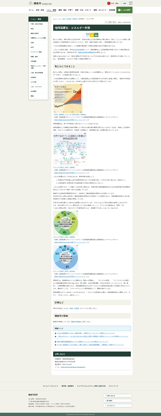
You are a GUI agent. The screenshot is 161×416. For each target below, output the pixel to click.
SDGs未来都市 (79, 49)
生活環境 (33, 91)
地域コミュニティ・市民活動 (38, 67)
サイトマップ (113, 386)
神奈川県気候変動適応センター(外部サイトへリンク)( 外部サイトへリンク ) (82, 341)
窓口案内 (109, 400)
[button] (123, 3)
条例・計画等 (74, 308)
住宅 (32, 47)
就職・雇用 (34, 56)
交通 (32, 42)
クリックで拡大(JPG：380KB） (76, 114)
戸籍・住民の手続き (37, 24)
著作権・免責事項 (68, 386)
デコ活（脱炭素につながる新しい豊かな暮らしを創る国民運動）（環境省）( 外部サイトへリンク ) (90, 345)
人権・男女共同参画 (37, 72)
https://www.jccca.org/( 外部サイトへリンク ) (70, 120)
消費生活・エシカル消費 (38, 38)
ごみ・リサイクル (36, 86)
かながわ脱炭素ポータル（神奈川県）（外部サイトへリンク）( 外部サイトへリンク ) (86, 333)
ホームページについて (50, 386)
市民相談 (33, 61)
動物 (32, 96)
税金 (32, 28)
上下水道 (33, 82)
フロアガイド (111, 405)
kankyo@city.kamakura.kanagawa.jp (73, 367)
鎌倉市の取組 (75, 321)
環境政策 (74, 19)
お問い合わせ (111, 395)
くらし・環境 (36, 19)
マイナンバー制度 (36, 52)
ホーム (55, 19)
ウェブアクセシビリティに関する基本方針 (91, 386)
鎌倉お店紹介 (35, 33)
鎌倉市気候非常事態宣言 (86, 52)
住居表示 (33, 77)
